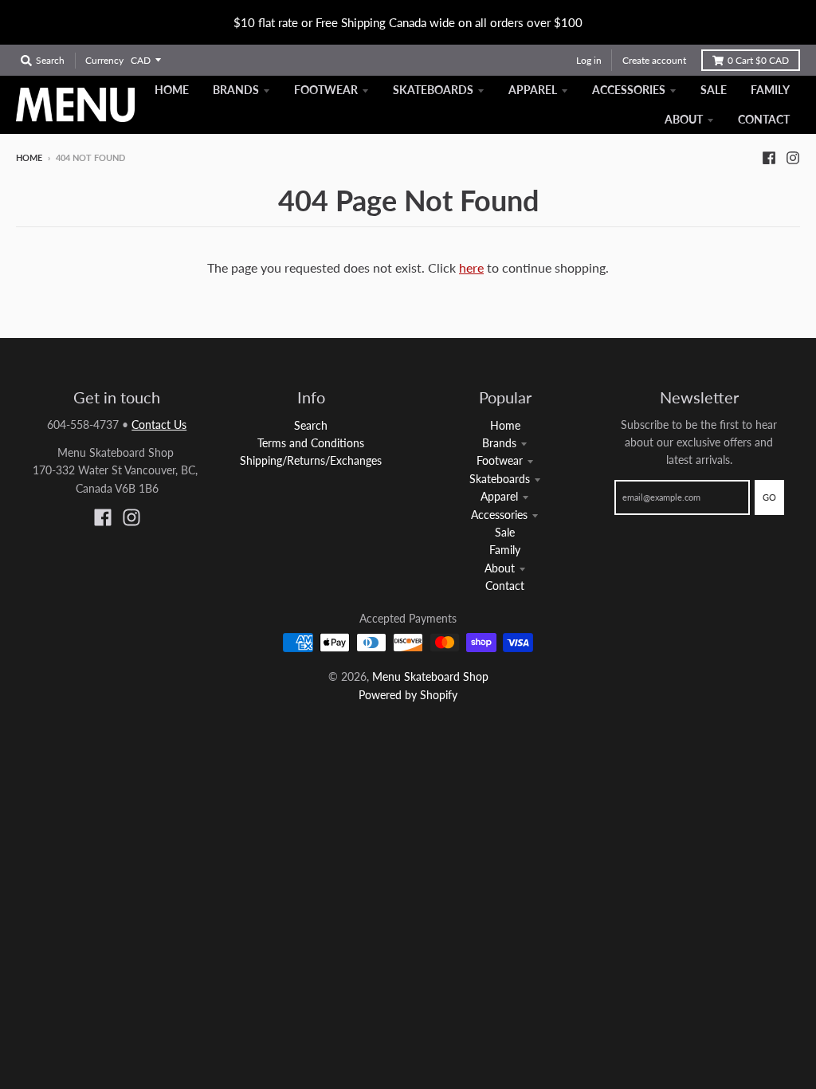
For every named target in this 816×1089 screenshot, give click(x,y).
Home (29, 157)
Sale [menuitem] (713, 89)
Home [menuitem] (172, 89)
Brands (499, 443)
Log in (589, 60)
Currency (104, 60)
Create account (654, 60)
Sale (505, 532)
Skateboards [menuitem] (433, 89)
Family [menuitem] (770, 89)
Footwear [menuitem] (326, 89)
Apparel (499, 496)
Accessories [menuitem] (628, 89)
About (499, 568)
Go (769, 497)
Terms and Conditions (310, 443)
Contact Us (158, 424)
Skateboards (499, 479)
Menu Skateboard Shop (430, 676)
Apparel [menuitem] (532, 89)
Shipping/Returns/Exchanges (311, 460)
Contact (504, 585)
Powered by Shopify (408, 695)
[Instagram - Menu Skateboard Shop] (793, 157)
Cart (758, 60)
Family (504, 549)
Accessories (499, 514)
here (471, 267)
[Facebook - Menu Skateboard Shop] (769, 157)
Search (311, 425)
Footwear (500, 460)
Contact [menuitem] (764, 119)
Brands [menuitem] (236, 89)
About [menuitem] (684, 119)
